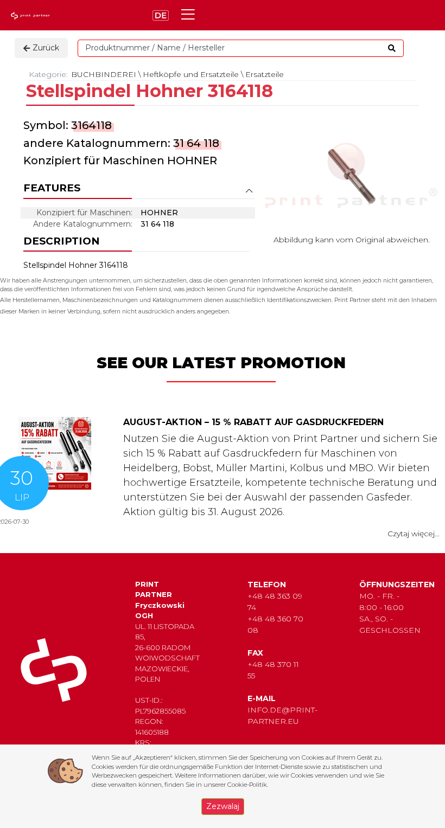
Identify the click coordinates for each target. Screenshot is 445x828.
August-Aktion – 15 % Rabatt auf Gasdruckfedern (253, 422)
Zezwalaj (222, 806)
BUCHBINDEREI (103, 74)
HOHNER (192, 160)
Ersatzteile (264, 74)
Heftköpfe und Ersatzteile (191, 74)
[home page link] (31, 15)
